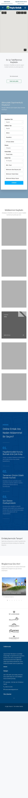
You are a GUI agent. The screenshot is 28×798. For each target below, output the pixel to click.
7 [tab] (21, 600)
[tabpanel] (14, 588)
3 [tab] (12, 600)
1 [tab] (7, 600)
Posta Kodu (8, 151)
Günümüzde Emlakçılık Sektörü (12, 593)
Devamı (5, 666)
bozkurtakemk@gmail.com (7, 3)
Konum (6, 145)
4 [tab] (14, 600)
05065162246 (7, 1)
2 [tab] (9, 600)
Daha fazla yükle (14, 81)
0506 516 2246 (8, 686)
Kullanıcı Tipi (8, 125)
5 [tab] (17, 600)
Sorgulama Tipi (9, 119)
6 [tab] (19, 600)
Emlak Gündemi (17, 591)
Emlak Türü (7, 158)
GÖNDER (14, 183)
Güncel (22, 591)
